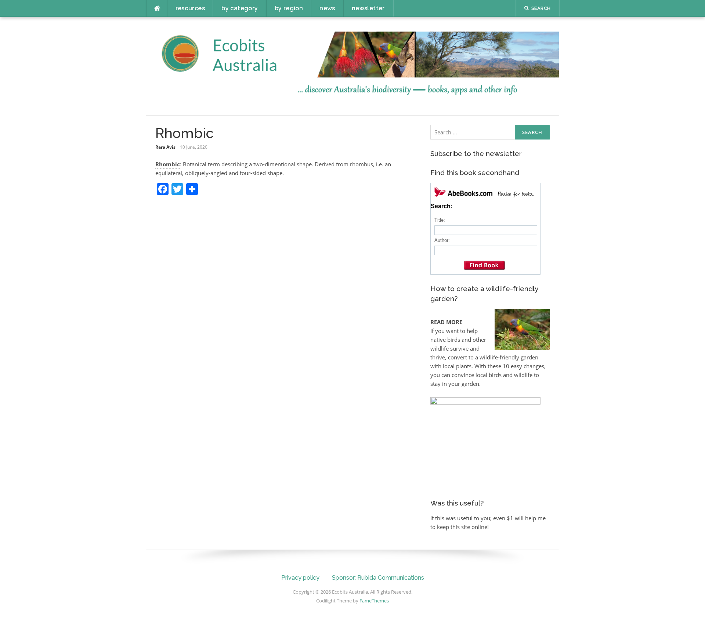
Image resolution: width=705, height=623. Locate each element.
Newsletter (368, 8)
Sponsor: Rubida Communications (378, 577)
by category (239, 8)
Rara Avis (165, 147)
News (327, 8)
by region (289, 8)
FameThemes (374, 600)
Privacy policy (300, 577)
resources (190, 8)
